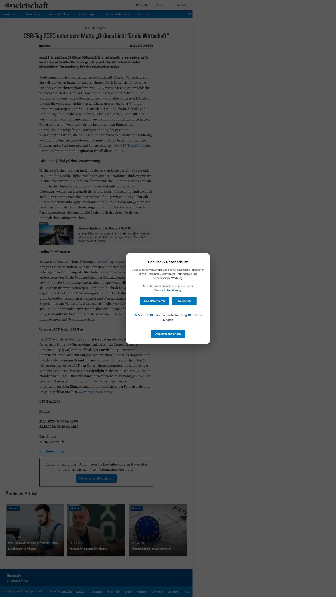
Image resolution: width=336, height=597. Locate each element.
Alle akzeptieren (154, 301)
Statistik (143, 315)
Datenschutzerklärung (167, 290)
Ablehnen (184, 301)
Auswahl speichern (168, 333)
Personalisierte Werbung (170, 315)
